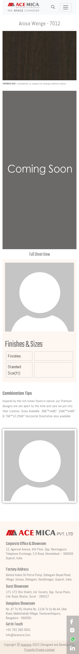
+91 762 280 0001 (18, 629)
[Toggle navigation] (65, 7)
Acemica (26, 644)
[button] (53, 7)
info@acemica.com (18, 635)
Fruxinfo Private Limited (39, 649)
